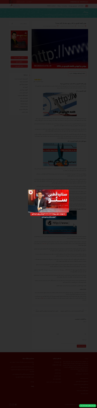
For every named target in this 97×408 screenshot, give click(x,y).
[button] (29, 190)
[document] (48, 204)
